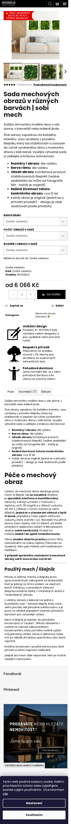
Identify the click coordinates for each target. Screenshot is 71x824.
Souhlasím (34, 815)
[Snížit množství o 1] (13, 294)
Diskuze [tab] (46, 391)
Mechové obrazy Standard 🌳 (46, 315)
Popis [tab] (11, 391)
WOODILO (23, 274)
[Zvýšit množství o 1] (30, 294)
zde (5, 794)
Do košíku (54, 294)
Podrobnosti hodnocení (50, 85)
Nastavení (34, 803)
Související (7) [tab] (28, 391)
